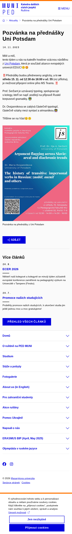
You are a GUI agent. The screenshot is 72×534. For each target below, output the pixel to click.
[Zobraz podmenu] (64, 336)
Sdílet (16, 239)
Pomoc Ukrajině (13, 417)
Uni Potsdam (12, 63)
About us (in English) (16, 387)
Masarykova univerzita (23, 478)
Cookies (26, 482)
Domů (6, 335)
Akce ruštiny (11, 407)
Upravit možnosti (17, 512)
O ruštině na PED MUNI (17, 346)
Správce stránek (11, 482)
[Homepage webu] (21, 8)
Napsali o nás (11, 428)
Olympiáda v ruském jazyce (20, 448)
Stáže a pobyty (12, 366)
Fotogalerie (10, 376)
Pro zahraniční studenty (18, 397)
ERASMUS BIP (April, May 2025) (23, 438)
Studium (8, 356)
